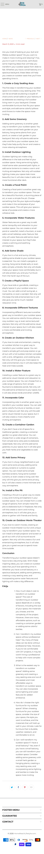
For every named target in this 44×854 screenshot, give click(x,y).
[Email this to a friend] (31, 787)
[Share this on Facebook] (18, 787)
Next (38, 39)
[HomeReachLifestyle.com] (22, 4)
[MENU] (1, 4)
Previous (30, 39)
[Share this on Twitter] (12, 787)
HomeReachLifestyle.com (25, 833)
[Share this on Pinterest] (25, 787)
